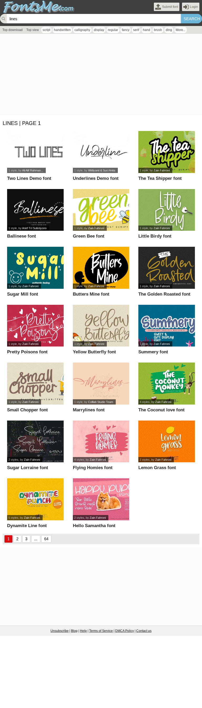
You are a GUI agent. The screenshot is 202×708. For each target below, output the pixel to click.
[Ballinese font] (35, 210)
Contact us (144, 631)
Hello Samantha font (94, 525)
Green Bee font (88, 236)
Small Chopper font (27, 409)
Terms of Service (101, 631)
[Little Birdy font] (166, 210)
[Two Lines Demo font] (35, 152)
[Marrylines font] (101, 384)
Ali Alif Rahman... (32, 170)
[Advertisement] (101, 76)
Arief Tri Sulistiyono (34, 228)
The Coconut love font (161, 409)
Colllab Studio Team (100, 401)
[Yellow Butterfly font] (101, 326)
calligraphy (82, 30)
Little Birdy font (154, 236)
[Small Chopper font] (35, 384)
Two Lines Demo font (29, 178)
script (46, 30)
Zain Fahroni (162, 170)
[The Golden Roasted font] (166, 268)
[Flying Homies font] (101, 442)
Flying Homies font (93, 467)
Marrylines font (89, 409)
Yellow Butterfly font (94, 351)
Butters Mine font (91, 294)
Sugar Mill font (22, 294)
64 (46, 539)
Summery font (153, 351)
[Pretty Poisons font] (35, 326)
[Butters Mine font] (101, 268)
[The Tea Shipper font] (166, 152)
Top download (12, 30)
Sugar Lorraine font (27, 467)
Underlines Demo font (96, 178)
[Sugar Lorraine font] (35, 442)
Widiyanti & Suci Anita (101, 170)
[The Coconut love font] (166, 384)
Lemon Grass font (157, 467)
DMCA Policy (124, 631)
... (35, 539)
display (99, 30)
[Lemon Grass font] (166, 442)
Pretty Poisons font (27, 351)
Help (83, 631)
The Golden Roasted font (164, 294)
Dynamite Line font (27, 525)
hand (146, 30)
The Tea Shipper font (160, 178)
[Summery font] (166, 326)
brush (158, 30)
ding (169, 30)
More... (180, 30)
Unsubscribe (59, 631)
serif (136, 30)
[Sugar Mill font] (35, 268)
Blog (74, 631)
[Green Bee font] (101, 210)
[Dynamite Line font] (35, 499)
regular (113, 30)
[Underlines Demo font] (101, 152)
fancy (125, 30)
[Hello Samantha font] (101, 499)
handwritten (62, 30)
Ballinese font (21, 236)
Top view (32, 30)
